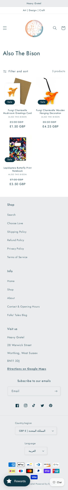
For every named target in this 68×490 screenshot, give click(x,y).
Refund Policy (15, 240)
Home (11, 281)
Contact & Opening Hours (23, 307)
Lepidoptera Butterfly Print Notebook (18, 169)
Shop (10, 290)
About (11, 298)
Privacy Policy (15, 249)
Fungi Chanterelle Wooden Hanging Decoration (50, 112)
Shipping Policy (16, 232)
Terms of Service (17, 257)
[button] (5, 28)
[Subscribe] (56, 391)
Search (11, 215)
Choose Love (15, 223)
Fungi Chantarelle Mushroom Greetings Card (17, 112)
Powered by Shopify (46, 483)
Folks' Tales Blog (17, 315)
